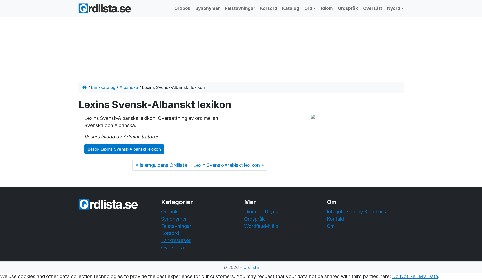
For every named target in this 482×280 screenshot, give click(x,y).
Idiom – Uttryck (261, 211)
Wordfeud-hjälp (261, 226)
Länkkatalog (103, 87)
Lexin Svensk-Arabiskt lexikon (226, 165)
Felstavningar (240, 8)
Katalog (290, 8)
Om (331, 226)
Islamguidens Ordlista (163, 165)
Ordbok (182, 8)
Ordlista (251, 267)
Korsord (268, 8)
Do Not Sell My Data (415, 276)
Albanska (128, 87)
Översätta (172, 248)
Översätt (372, 8)
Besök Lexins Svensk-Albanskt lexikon (124, 149)
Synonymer (207, 8)
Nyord (393, 8)
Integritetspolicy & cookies (356, 211)
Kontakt (335, 219)
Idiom (327, 8)
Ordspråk (348, 8)
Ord (308, 8)
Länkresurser (176, 240)
